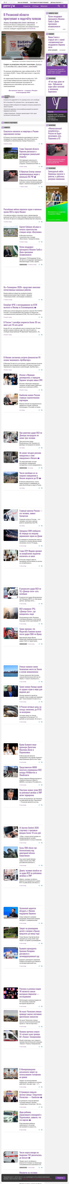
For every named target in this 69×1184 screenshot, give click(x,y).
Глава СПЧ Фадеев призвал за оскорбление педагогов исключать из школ (30, 553)
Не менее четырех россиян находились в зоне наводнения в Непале (30, 455)
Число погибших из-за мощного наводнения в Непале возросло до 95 (28, 475)
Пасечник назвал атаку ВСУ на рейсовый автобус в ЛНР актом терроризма (30, 792)
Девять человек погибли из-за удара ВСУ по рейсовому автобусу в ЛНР (30, 873)
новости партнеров (10, 123)
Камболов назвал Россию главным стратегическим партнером (29, 397)
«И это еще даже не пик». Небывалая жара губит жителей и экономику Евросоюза (56, 86)
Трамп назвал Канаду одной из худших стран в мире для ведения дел (30, 689)
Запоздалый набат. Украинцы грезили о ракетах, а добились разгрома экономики (56, 175)
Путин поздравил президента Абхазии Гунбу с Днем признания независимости (30, 250)
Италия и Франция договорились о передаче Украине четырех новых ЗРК (30, 377)
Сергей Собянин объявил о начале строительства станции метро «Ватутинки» (30, 229)
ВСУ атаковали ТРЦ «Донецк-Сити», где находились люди (21, 102)
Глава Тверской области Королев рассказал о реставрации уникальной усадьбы (29, 152)
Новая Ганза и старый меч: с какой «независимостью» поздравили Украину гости (56, 42)
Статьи (35, 6)
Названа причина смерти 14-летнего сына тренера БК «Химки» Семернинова (30, 1034)
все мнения (62, 50)
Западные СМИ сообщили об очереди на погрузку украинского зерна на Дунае (30, 533)
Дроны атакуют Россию (59, 2)
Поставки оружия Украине (39, 2)
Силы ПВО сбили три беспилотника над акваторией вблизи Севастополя (28, 851)
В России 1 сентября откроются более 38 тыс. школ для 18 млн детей (22, 323)
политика (52, 78)
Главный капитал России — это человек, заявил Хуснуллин (30, 513)
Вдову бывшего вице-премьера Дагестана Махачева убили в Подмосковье (28, 748)
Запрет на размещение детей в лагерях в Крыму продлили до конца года (29, 931)
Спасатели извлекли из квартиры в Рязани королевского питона (21, 132)
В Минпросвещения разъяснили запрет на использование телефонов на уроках (30, 1073)
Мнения (44, 6)
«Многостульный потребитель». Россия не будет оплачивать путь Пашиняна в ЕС (55, 133)
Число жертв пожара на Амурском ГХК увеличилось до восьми (30, 1155)
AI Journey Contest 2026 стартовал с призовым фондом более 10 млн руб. (30, 830)
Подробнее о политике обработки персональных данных (37, 1178)
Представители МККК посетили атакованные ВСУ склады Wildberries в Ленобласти (30, 771)
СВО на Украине (23, 2)
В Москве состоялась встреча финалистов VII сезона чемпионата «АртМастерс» (22, 359)
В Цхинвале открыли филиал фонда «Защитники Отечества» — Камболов (30, 1094)
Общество (50, 112)
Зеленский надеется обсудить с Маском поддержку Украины (27, 911)
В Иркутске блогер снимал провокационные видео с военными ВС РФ (30, 174)
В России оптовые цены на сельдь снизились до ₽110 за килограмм (30, 709)
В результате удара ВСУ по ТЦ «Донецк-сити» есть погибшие (21, 100)
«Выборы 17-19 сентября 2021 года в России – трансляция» (23, 65)
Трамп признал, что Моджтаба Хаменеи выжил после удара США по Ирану (30, 631)
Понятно (60, 1178)
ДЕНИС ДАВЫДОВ (52, 50)
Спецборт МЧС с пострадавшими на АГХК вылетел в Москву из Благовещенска (20, 306)
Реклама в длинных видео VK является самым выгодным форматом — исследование (30, 992)
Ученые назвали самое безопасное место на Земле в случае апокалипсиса (30, 669)
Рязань (6, 23)
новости (7, 127)
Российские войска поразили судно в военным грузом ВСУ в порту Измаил (23, 210)
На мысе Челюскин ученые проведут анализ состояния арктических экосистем (30, 1014)
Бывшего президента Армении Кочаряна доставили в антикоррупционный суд (29, 952)
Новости (26, 6)
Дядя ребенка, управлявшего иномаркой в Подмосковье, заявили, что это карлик (30, 1115)
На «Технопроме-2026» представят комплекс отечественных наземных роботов (22, 288)
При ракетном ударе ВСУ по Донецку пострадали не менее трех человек (30, 435)
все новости (51, 29)
